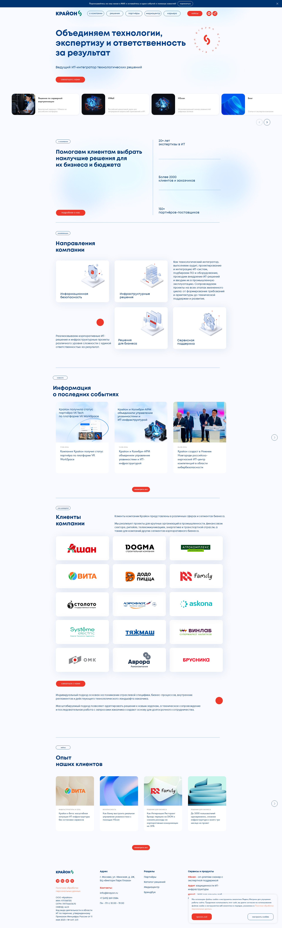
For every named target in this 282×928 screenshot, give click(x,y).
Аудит (192, 885)
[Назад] (259, 122)
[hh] (62, 881)
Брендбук (150, 892)
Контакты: (106, 888)
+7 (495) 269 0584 (109, 898)
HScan (192, 877)
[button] (70, 80)
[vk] (72, 881)
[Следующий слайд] (274, 437)
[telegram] (57, 881)
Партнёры (150, 877)
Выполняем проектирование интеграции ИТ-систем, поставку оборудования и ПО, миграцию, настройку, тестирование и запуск (140, 294)
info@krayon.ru (109, 893)
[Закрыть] (277, 3)
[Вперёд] (267, 122)
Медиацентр (151, 887)
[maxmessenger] (67, 881)
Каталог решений (154, 882)
